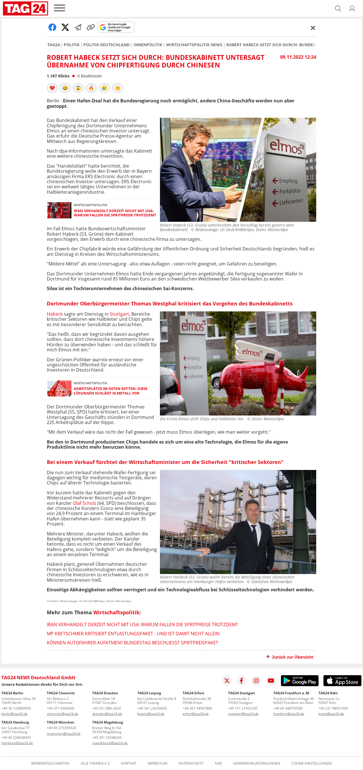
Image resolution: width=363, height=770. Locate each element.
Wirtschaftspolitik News (194, 45)
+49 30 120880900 (16, 708)
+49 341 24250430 (152, 708)
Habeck (55, 314)
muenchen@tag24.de (64, 733)
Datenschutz (191, 763)
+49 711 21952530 (243, 708)
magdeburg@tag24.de (110, 743)
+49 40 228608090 (16, 737)
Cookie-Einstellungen (312, 763)
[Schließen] (313, 28)
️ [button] (52, 88)
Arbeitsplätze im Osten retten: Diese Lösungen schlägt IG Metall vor (110, 391)
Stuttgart (119, 314)
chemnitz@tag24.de (62, 713)
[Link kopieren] (90, 27)
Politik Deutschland (106, 45)
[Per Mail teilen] (78, 27)
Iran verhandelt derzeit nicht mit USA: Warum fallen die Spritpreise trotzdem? (115, 213)
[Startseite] (25, 8)
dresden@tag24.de (107, 713)
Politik (71, 45)
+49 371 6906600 (60, 708)
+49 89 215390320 (61, 727)
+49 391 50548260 (107, 737)
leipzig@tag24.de (150, 713)
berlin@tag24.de (14, 713)
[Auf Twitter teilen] (65, 27)
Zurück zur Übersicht (292, 657)
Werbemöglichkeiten (50, 763)
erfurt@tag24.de (196, 713)
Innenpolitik (148, 45)
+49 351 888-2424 (106, 708)
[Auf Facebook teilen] (52, 27)
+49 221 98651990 (333, 708)
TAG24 (53, 45)
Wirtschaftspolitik (116, 612)
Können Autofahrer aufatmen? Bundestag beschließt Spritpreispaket (132, 643)
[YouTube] (271, 681)
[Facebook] (242, 681)
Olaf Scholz (84, 503)
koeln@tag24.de (331, 713)
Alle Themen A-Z (95, 763)
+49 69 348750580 (288, 708)
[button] (352, 8)
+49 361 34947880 (197, 708)
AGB (218, 763)
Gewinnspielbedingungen (256, 763)
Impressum (157, 763)
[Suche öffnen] (338, 8)
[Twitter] (227, 681)
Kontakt (128, 763)
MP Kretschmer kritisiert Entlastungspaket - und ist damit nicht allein (133, 633)
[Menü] (59, 8)
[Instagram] (256, 681)
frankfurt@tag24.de (288, 713)
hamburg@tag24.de (17, 743)
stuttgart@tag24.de (243, 713)
